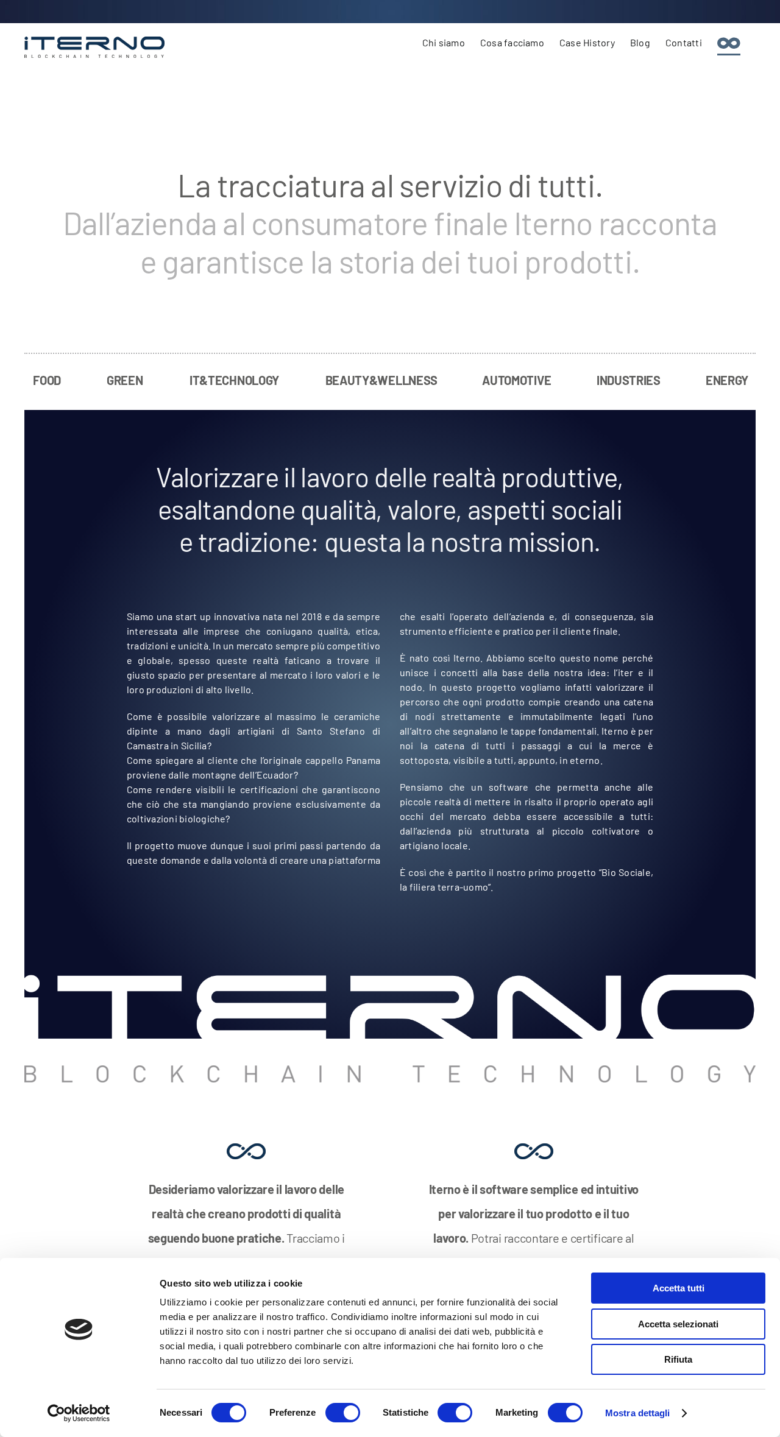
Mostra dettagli (637, 1413)
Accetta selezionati (678, 1324)
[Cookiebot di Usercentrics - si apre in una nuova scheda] (79, 1413)
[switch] (342, 1412)
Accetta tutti (678, 1288)
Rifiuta (678, 1359)
